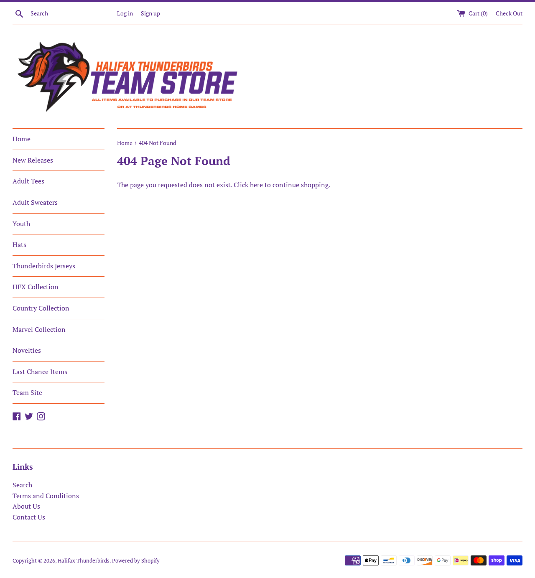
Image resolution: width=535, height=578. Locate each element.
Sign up (150, 13)
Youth (21, 223)
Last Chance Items (40, 371)
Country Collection (41, 308)
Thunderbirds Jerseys (44, 265)
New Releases (33, 160)
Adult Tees (28, 181)
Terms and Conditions (46, 495)
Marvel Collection (39, 329)
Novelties (27, 350)
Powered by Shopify (136, 560)
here (256, 184)
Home (22, 138)
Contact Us (29, 517)
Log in (125, 13)
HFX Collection (36, 286)
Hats (19, 244)
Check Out (509, 13)
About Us (26, 506)
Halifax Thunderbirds (84, 560)
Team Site (27, 392)
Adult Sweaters (35, 202)
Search (22, 484)
